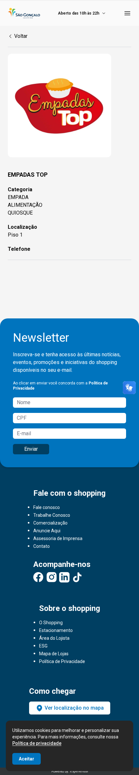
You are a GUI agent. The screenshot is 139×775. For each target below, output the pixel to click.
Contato (41, 546)
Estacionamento (56, 630)
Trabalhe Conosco (51, 515)
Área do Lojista (54, 638)
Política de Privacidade (62, 661)
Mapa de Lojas (54, 653)
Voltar (20, 36)
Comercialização (50, 523)
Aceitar (26, 758)
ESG (43, 645)
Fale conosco (46, 507)
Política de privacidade (36, 743)
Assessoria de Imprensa (57, 538)
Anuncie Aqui (46, 530)
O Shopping (51, 622)
